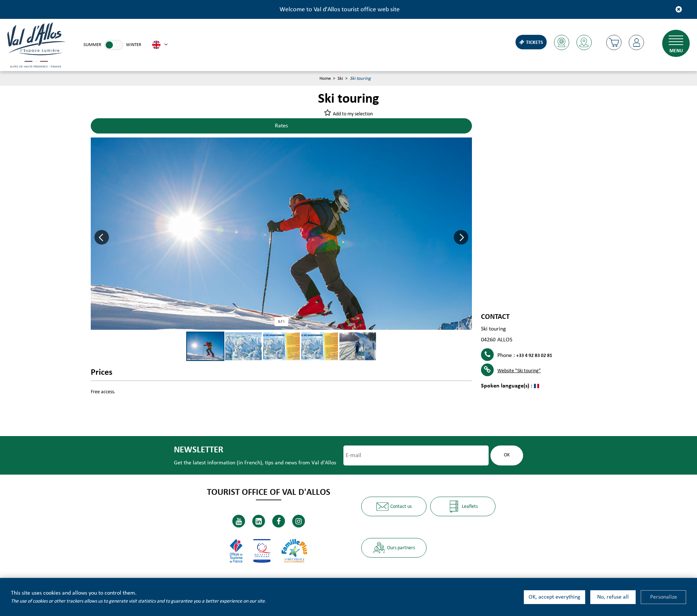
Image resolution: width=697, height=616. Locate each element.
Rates (281, 126)
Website (519, 371)
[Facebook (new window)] (278, 521)
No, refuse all (613, 597)
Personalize (663, 597)
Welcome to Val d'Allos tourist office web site (340, 9)
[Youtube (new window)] (238, 521)
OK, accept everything (554, 597)
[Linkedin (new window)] (258, 521)
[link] (113, 45)
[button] (613, 42)
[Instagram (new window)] (298, 521)
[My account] (636, 42)
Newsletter (198, 450)
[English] (159, 45)
